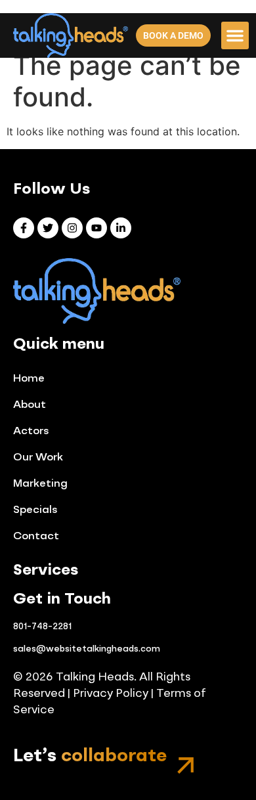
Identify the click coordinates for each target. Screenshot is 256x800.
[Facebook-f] (23, 227)
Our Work (38, 458)
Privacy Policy (109, 694)
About (29, 405)
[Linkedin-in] (120, 227)
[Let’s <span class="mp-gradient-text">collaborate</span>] (185, 765)
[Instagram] (72, 227)
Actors (31, 431)
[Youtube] (96, 227)
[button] (235, 35)
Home (29, 379)
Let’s (90, 756)
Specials (35, 510)
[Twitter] (47, 227)
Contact (36, 536)
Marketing (40, 484)
